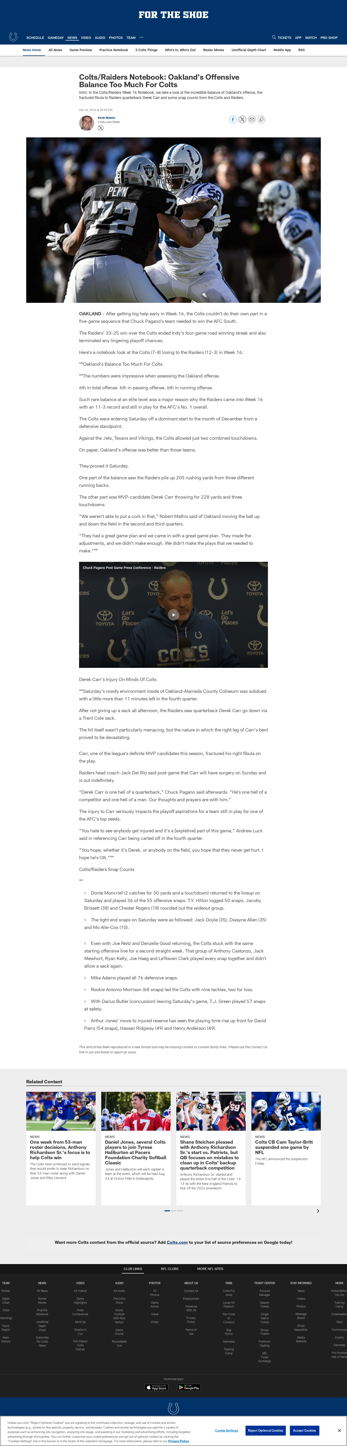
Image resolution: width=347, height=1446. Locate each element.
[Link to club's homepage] (13, 37)
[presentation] (319, 1211)
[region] (173, 1431)
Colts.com (177, 1242)
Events (339, 1337)
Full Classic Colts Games (80, 1345)
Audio (119, 1283)
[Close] (339, 1430)
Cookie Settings (226, 1430)
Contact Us (191, 1290)
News (42, 1283)
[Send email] (252, 122)
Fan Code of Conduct (229, 1318)
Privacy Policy (178, 1441)
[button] (173, 614)
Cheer (155, 1321)
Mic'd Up (80, 1321)
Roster (6, 1290)
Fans (340, 1321)
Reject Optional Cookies (265, 1430)
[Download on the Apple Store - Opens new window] (156, 1388)
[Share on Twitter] (242, 122)
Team (5, 1283)
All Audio (119, 1290)
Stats (6, 1310)
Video (80, 1283)
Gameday (229, 1341)
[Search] (274, 37)
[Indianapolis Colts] (173, 1409)
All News (42, 1290)
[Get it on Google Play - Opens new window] (189, 1390)
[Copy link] (261, 120)
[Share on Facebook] (233, 122)
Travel (154, 1314)
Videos (301, 1298)
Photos (155, 1283)
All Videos (80, 1290)
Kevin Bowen (106, 117)
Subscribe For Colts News (42, 1341)
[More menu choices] (141, 37)
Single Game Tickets (264, 1318)
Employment (191, 1298)
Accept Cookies (304, 1430)
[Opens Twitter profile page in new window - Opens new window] (101, 128)
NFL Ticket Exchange (264, 1357)
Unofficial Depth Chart (42, 1325)
